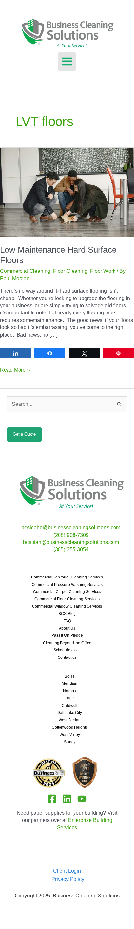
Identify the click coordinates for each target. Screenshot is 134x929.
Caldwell (69, 705)
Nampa (69, 691)
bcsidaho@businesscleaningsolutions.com (70, 527)
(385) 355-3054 (71, 549)
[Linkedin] (67, 798)
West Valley (70, 734)
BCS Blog (67, 613)
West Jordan (70, 720)
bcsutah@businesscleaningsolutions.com (71, 542)
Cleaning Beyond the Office (67, 643)
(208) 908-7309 (71, 535)
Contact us (67, 657)
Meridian (69, 683)
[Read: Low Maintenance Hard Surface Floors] (67, 192)
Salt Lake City (70, 712)
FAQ (67, 621)
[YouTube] (82, 798)
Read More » (15, 370)
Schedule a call (67, 650)
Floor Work (102, 271)
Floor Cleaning (70, 271)
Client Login (67, 871)
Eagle (69, 698)
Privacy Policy (67, 879)
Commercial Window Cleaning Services (67, 606)
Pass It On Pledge (67, 635)
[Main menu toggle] (67, 61)
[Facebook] (52, 798)
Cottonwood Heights (70, 727)
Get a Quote (24, 434)
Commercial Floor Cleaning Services (67, 599)
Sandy (69, 742)
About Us (67, 628)
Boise (70, 676)
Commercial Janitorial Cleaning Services (67, 577)
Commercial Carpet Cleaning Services (67, 592)
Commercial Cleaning (25, 271)
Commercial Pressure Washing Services (67, 584)
